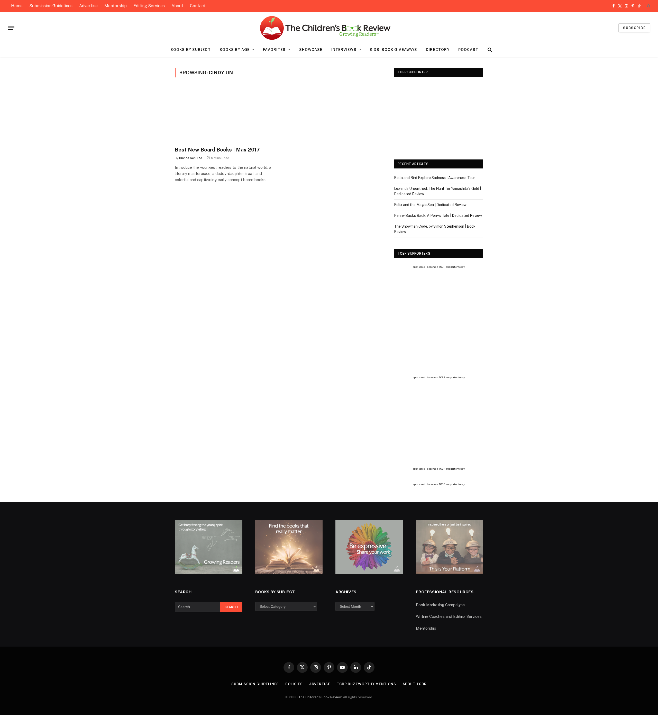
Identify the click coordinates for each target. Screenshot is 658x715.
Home (17, 5)
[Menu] (11, 28)
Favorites (274, 50)
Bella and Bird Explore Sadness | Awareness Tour (434, 178)
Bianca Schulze (190, 158)
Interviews (344, 50)
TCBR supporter (448, 266)
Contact (198, 5)
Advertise (88, 5)
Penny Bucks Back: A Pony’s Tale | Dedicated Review (438, 215)
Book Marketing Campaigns (440, 605)
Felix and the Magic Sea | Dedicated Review (430, 205)
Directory (438, 50)
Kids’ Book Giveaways (393, 50)
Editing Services (149, 5)
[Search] (648, 6)
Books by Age (235, 50)
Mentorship (115, 5)
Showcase (311, 50)
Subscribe (634, 28)
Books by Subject (190, 50)
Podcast (468, 50)
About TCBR (415, 684)
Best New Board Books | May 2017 (217, 150)
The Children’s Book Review (319, 697)
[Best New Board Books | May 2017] (223, 115)
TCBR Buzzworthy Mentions (366, 684)
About (177, 5)
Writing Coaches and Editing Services (449, 616)
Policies (294, 684)
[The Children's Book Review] (329, 28)
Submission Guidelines (50, 5)
